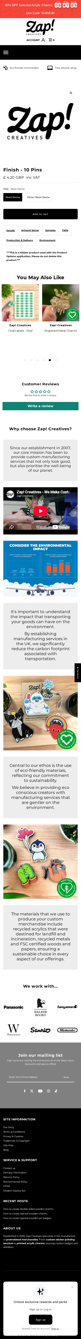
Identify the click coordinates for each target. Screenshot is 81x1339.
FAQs (65, 230)
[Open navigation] (13, 52)
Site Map (8, 1145)
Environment (47, 240)
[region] (40, 9)
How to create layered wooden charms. (25, 1213)
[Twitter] (31, 1092)
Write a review (40, 406)
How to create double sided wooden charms (28, 1209)
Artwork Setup (30, 230)
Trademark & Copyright (16, 1140)
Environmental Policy (15, 1181)
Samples (50, 230)
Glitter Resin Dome (38, 197)
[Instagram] (48, 1092)
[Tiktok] (56, 1092)
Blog (6, 1149)
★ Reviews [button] (77, 673)
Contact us (9, 1168)
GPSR (6, 1186)
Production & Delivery (19, 240)
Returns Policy (11, 1177)
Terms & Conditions (14, 1131)
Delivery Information (15, 1172)
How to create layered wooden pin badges (27, 1218)
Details (10, 230)
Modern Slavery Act (14, 1190)
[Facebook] (25, 1092)
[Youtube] (40, 1092)
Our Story (8, 1127)
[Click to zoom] (71, 93)
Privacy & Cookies (13, 1136)
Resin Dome (13, 197)
